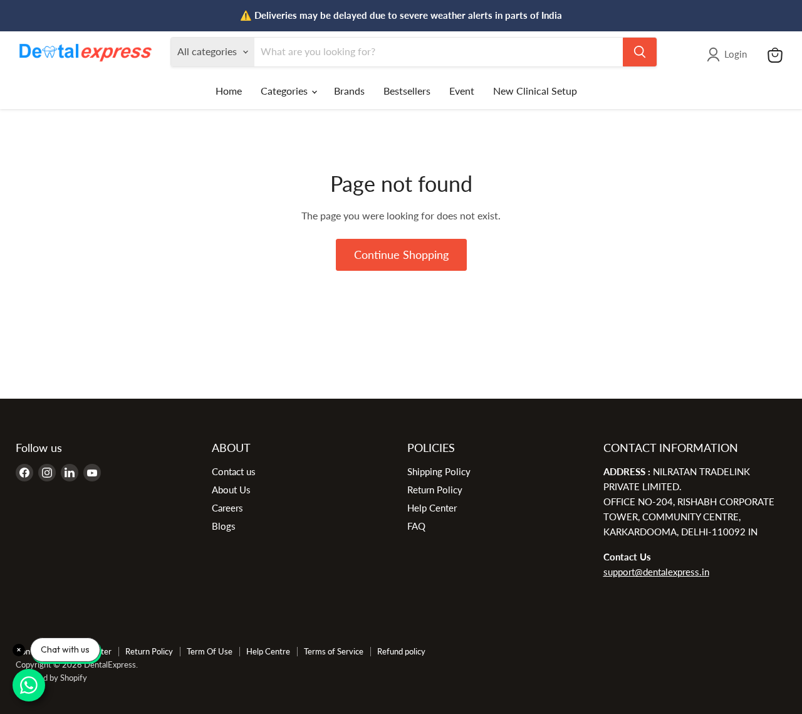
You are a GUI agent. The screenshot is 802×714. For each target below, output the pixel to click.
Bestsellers (406, 91)
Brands (349, 91)
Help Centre (268, 651)
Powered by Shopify (51, 678)
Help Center (432, 507)
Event (461, 91)
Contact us (234, 471)
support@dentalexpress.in (656, 571)
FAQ (416, 526)
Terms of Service (333, 651)
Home (229, 91)
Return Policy (434, 489)
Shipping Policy (439, 471)
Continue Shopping (401, 254)
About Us (231, 489)
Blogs (224, 526)
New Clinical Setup (535, 91)
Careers (227, 507)
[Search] (640, 52)
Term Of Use (209, 651)
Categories (285, 91)
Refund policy (401, 651)
